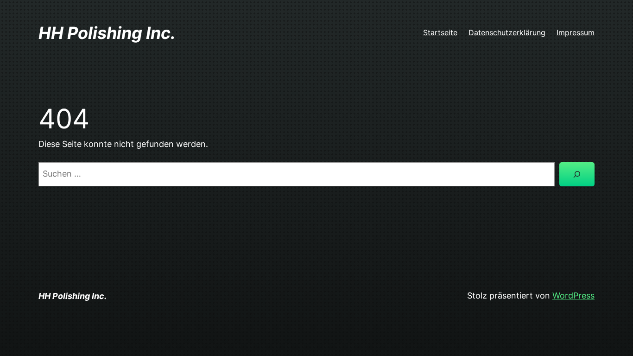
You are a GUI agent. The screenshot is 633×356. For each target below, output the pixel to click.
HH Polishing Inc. (107, 33)
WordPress (573, 295)
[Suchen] (577, 174)
